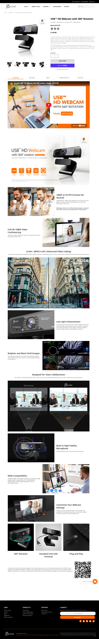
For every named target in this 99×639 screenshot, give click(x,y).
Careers (6, 612)
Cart (93, 1)
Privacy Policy (19, 635)
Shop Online (26, 610)
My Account (44, 610)
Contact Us (44, 613)
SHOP (25, 6)
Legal (47, 635)
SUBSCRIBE (77, 617)
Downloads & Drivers (46, 612)
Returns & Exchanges (28, 613)
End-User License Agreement (38, 635)
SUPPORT (66, 6)
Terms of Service (27, 635)
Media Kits (6, 615)
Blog (5, 613)
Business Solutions (27, 615)
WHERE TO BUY (36, 6)
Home (5, 12)
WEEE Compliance (8, 617)
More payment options (62, 69)
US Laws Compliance (54, 635)
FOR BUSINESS (57, 6)
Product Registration (28, 612)
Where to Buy (7, 610)
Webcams (11, 12)
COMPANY (46, 6)
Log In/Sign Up (84, 1)
